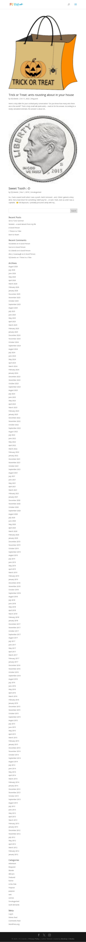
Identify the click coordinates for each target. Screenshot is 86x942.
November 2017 (14, 627)
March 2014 (13, 779)
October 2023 (14, 383)
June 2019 (12, 562)
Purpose (12, 888)
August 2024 (13, 349)
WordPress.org (14, 924)
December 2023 (14, 377)
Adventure (12, 863)
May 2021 (12, 483)
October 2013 (14, 796)
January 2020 (13, 538)
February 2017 (14, 658)
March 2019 (13, 572)
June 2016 (12, 686)
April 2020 (12, 528)
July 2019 (12, 559)
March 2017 (13, 655)
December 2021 (14, 459)
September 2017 (15, 634)
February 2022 (14, 452)
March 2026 (13, 284)
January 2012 (13, 854)
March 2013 (13, 820)
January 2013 (13, 827)
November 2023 (14, 380)
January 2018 (13, 621)
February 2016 (14, 700)
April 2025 (12, 321)
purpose (12, 891)
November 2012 (14, 834)
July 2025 (12, 311)
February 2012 (14, 851)
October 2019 (14, 548)
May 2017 (12, 648)
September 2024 (15, 346)
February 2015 (14, 741)
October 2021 (14, 466)
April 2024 (12, 363)
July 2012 (12, 837)
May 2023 (12, 401)
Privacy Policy (34, 939)
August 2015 (13, 720)
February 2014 (14, 782)
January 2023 (13, 414)
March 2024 (13, 366)
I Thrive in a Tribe (15, 231)
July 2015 (12, 724)
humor (11, 881)
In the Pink (12, 884)
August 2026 (13, 266)
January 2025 (13, 332)
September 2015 (15, 717)
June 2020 (12, 521)
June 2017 (12, 645)
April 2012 (12, 844)
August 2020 (13, 514)
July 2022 (12, 435)
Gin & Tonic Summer (16, 221)
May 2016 (12, 689)
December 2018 (14, 583)
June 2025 (12, 315)
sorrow (11, 898)
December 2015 (14, 706)
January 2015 (13, 744)
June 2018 (12, 603)
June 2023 (12, 397)
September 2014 (15, 758)
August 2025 (13, 308)
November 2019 (14, 545)
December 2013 (14, 789)
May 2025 (12, 318)
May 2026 (12, 277)
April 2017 (12, 652)
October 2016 (14, 672)
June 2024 (12, 356)
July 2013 (12, 806)
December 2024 (14, 335)
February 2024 (14, 370)
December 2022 (14, 418)
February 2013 (14, 823)
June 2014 (12, 768)
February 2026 (14, 287)
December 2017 (14, 624)
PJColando (14, 99)
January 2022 (13, 456)
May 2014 (12, 772)
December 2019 (14, 541)
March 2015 (13, 737)
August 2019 (13, 555)
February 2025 (14, 328)
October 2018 (14, 590)
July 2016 (12, 682)
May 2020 (12, 524)
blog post (34, 99)
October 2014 (14, 755)
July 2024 (12, 352)
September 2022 (15, 428)
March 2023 (13, 407)
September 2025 (15, 304)
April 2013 (12, 817)
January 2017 (13, 662)
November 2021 (14, 462)
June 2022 (12, 438)
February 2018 (14, 617)
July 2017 (12, 641)
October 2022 (14, 425)
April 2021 (12, 486)
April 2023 (12, 404)
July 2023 (12, 394)
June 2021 (12, 480)
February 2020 (14, 535)
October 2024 (14, 342)
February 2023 (14, 411)
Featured (12, 877)
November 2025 (14, 297)
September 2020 (15, 511)
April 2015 (12, 734)
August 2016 (13, 679)
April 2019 (12, 569)
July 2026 (12, 270)
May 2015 (12, 731)
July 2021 (12, 476)
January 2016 (13, 703)
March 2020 (13, 531)
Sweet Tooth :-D (19, 188)
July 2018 (12, 600)
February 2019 (14, 576)
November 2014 (14, 751)
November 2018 (14, 586)
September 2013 (15, 799)
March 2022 (13, 449)
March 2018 (13, 614)
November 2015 (14, 710)
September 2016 (15, 676)
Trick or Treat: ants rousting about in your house (41, 95)
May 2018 (12, 607)
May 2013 (12, 813)
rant (10, 894)
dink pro (11, 874)
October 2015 (14, 713)
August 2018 (13, 597)
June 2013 (12, 810)
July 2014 (12, 765)
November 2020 (14, 504)
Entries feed (13, 917)
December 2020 (14, 500)
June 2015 (12, 727)
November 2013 (14, 792)
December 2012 (14, 830)
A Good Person (14, 228)
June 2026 (12, 273)
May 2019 (12, 566)
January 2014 (13, 786)
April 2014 (12, 775)
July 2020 (12, 517)
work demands (14, 905)
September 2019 (15, 552)
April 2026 (12, 280)
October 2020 (14, 507)
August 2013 (13, 803)
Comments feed (14, 921)
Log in (11, 914)
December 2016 (14, 665)
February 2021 (14, 493)
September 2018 (15, 593)
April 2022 (12, 445)
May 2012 (12, 841)
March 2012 (13, 847)
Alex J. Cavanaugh (15, 254)
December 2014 (14, 748)
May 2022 (12, 442)
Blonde (11, 870)
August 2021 (13, 473)
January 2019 (13, 579)
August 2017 (13, 638)
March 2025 (13, 325)
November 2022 (14, 421)
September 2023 (15, 387)
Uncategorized (36, 192)
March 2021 (13, 490)
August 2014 (13, 761)
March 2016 (13, 696)
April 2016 (12, 693)
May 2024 (12, 359)
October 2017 (14, 631)
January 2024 (13, 373)
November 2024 (14, 339)
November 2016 (14, 669)
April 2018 (12, 610)
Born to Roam (14, 235)
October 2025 (14, 301)
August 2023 (13, 390)
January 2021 (13, 497)
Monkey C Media (67, 939)
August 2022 (13, 432)
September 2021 (15, 469)
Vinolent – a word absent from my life (22, 224)
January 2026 (13, 291)
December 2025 (14, 294)
